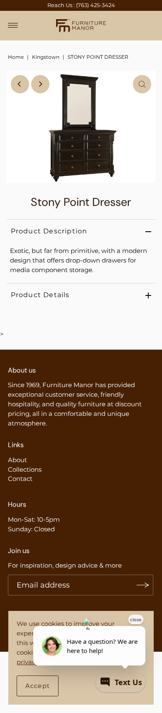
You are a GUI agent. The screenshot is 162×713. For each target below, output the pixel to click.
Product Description (49, 231)
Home (16, 57)
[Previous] (20, 84)
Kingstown (45, 57)
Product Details (40, 295)
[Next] (40, 84)
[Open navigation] (13, 25)
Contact (20, 479)
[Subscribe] (143, 585)
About (17, 460)
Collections (25, 469)
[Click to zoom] (142, 84)
